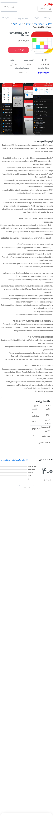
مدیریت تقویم (18, 23)
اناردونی (49, 23)
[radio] (48, 64)
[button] (26, 141)
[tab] (47, 18)
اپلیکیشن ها (39, 23)
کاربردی (29, 23)
